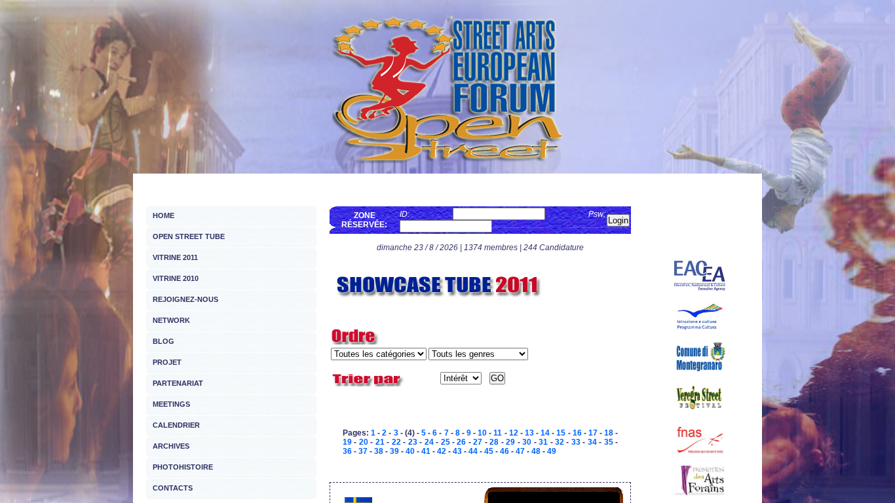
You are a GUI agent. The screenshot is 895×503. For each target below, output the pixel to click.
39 (394, 451)
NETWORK (171, 320)
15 (560, 433)
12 (513, 433)
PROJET (167, 362)
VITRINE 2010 (176, 278)
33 (576, 442)
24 (429, 442)
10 (482, 433)
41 (425, 451)
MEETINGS (171, 404)
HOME (163, 215)
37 (363, 451)
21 (380, 442)
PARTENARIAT (178, 383)
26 (461, 442)
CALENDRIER (176, 425)
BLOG (163, 341)
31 (543, 442)
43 (457, 451)
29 (510, 442)
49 (551, 451)
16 (577, 433)
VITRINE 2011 (175, 257)
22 (396, 442)
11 (497, 433)
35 (608, 442)
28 (494, 442)
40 (410, 451)
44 (473, 451)
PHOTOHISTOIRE (183, 467)
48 (536, 451)
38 (378, 451)
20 (363, 442)
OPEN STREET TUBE (189, 236)
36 (347, 451)
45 (488, 451)
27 (477, 442)
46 (504, 451)
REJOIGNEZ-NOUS (185, 299)
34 (592, 442)
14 (545, 433)
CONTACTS (173, 488)
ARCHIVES (171, 446)
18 (608, 433)
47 (520, 451)
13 (529, 433)
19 (347, 442)
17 (593, 433)
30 (526, 442)
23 (412, 442)
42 (441, 451)
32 (559, 442)
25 (445, 442)
